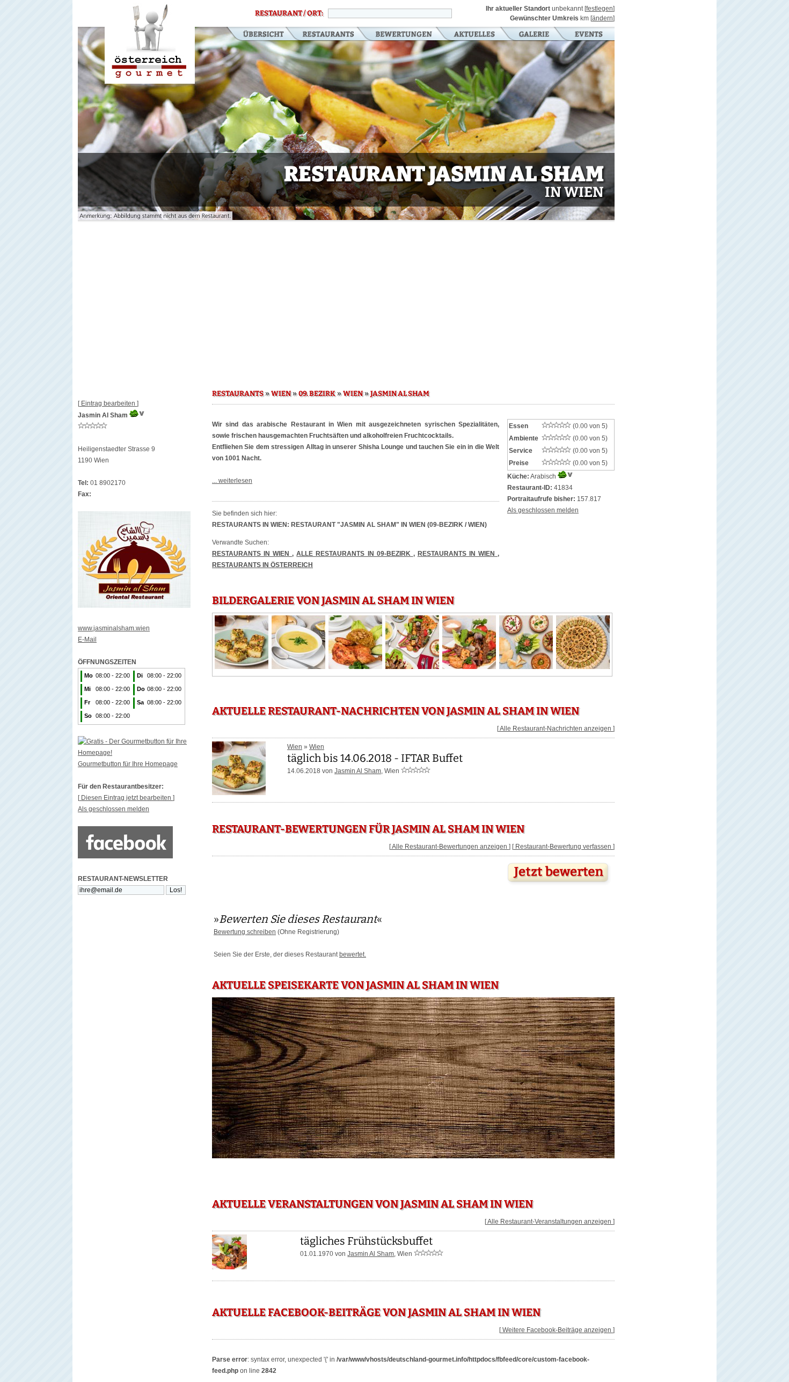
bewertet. (352, 954)
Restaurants (328, 35)
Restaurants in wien (458, 553)
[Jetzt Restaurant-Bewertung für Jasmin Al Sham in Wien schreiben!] (559, 885)
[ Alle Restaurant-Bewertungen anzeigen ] (449, 846)
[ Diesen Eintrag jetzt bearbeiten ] (126, 798)
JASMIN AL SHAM (399, 393)
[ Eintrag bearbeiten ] (108, 403)
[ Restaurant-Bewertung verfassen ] (563, 846)
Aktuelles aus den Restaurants (475, 35)
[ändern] (602, 18)
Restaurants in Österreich (262, 565)
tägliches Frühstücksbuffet (366, 1240)
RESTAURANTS (238, 393)
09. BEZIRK (316, 393)
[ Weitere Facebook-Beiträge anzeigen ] (557, 1330)
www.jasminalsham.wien (114, 628)
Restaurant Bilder (534, 35)
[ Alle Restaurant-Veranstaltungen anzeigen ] (550, 1221)
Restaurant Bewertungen (404, 35)
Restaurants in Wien (252, 553)
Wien (294, 747)
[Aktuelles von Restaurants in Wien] (239, 791)
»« (298, 919)
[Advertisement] (346, 300)
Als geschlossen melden (113, 809)
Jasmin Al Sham (357, 771)
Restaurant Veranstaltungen (588, 35)
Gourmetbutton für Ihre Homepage (128, 764)
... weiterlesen (232, 480)
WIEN (281, 393)
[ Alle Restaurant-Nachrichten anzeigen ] (556, 728)
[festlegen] (600, 8)
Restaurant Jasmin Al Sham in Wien (150, 42)
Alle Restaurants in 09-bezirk (354, 553)
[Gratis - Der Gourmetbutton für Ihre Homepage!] (145, 752)
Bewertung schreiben (245, 932)
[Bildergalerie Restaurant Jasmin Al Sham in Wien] (241, 667)
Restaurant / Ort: (289, 13)
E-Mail (87, 639)
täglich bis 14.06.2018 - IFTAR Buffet (375, 758)
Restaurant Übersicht (256, 35)
